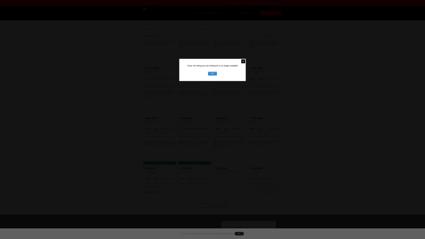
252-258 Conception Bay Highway (228, 172)
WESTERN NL (277, 3)
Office (187, 29)
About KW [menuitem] (231, 13)
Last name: (256, 234)
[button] (146, 3)
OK (239, 233)
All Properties (148, 29)
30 (226, 203)
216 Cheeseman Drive (153, 122)
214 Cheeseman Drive (223, 122)
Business (159, 29)
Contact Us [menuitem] (244, 13)
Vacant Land (234, 29)
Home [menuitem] (191, 13)
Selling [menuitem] (221, 13)
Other (194, 29)
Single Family (222, 29)
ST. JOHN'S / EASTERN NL (251, 3)
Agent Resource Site (270, 13)
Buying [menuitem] (211, 13)
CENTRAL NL (266, 3)
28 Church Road (256, 122)
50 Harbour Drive (186, 122)
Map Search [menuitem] (201, 13)
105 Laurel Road (151, 72)
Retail (213, 29)
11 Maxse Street (257, 172)
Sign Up (154, 3)
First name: (231, 234)
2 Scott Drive (185, 172)
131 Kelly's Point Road (259, 72)
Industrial (168, 29)
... (220, 203)
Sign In (146, 3)
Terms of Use (229, 233)
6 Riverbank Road (151, 172)
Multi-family (178, 29)
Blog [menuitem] (254, 13)
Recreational (203, 29)
